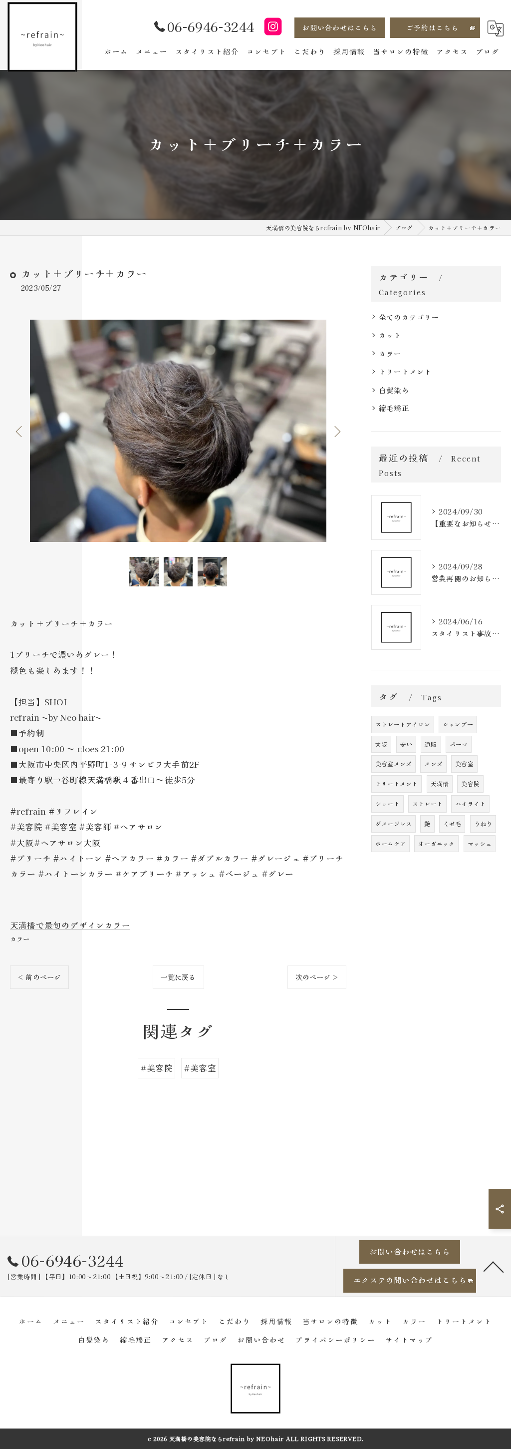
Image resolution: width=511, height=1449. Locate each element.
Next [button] (336, 431)
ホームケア (390, 843)
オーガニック (436, 843)
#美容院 (156, 1068)
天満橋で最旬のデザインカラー (70, 925)
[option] (178, 431)
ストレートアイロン (402, 724)
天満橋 (440, 783)
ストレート (427, 803)
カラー (20, 939)
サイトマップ (409, 1340)
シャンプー (458, 724)
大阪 (381, 744)
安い (406, 744)
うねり (483, 823)
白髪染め (394, 390)
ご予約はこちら (432, 27)
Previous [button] (20, 431)
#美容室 (200, 1068)
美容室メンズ (393, 763)
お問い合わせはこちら (339, 27)
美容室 (464, 763)
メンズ (433, 763)
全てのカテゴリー (409, 317)
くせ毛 (452, 823)
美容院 (470, 783)
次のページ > (316, 977)
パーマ (459, 744)
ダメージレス (393, 823)
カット (390, 335)
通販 (431, 744)
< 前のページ (39, 977)
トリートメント (405, 371)
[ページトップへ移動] (494, 1266)
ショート (387, 803)
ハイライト (470, 803)
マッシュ (480, 843)
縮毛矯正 (394, 408)
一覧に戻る (178, 977)
